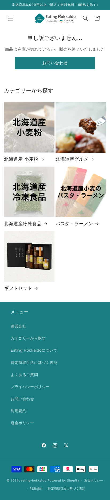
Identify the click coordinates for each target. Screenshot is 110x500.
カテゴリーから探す (28, 338)
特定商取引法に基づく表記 (34, 362)
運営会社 (18, 326)
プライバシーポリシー (30, 386)
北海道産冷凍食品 (23, 223)
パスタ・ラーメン (74, 223)
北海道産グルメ (72, 159)
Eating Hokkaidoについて (34, 350)
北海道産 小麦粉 (21, 159)
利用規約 (18, 410)
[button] (11, 18)
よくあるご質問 (24, 374)
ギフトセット (18, 288)
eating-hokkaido (34, 480)
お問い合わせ (55, 62)
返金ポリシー (22, 422)
